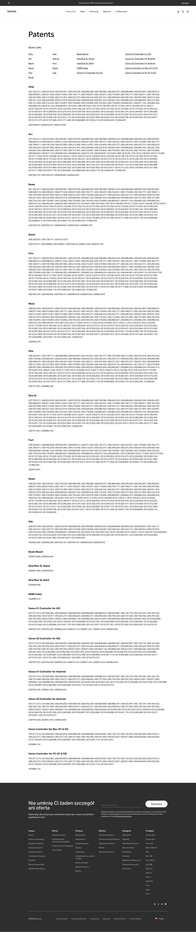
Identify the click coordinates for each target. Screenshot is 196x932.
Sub (54, 72)
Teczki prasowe (82, 843)
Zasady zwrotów (35, 852)
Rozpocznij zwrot (35, 847)
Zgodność (106, 919)
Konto (31, 835)
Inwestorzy (80, 852)
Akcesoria (126, 868)
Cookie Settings (135, 919)
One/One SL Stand (85, 58)
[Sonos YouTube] (166, 904)
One (55, 54)
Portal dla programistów (109, 839)
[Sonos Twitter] (162, 904)
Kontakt (31, 860)
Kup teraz (185, 3)
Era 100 (149, 856)
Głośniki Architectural (131, 860)
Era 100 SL (150, 860)
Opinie (78, 871)
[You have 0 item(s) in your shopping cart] (188, 12)
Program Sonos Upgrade (62, 846)
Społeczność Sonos (36, 868)
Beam (31, 63)
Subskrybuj (156, 804)
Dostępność (94, 919)
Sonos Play (150, 835)
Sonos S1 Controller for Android (140, 58)
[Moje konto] (178, 12)
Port (55, 63)
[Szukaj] (183, 12)
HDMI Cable (82, 68)
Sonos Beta (57, 850)
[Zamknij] (8, 3)
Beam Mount (82, 54)
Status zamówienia (36, 839)
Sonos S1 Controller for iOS (90, 72)
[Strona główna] (11, 12)
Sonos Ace (150, 839)
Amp (30, 54)
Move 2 (149, 873)
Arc (30, 58)
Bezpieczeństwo (120, 919)
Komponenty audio (130, 864)
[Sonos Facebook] (155, 904)
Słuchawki (126, 835)
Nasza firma (80, 835)
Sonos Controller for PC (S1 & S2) (140, 72)
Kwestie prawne (62, 919)
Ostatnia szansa (58, 835)
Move (31, 77)
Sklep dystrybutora (107, 843)
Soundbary (127, 852)
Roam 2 (149, 868)
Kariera (78, 847)
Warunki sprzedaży (36, 864)
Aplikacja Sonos (82, 867)
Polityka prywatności (123, 816)
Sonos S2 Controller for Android (140, 63)
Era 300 (149, 864)
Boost (31, 68)
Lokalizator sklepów (36, 856)
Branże (102, 847)
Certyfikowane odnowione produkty (61, 840)
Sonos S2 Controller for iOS (138, 54)
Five (30, 72)
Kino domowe (128, 847)
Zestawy (125, 856)
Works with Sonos (106, 852)
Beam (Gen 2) (151, 847)
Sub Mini (149, 881)
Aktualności (80, 839)
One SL (56, 58)
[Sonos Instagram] (158, 904)
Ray (147, 852)
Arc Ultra (149, 843)
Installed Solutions (106, 835)
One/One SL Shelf (85, 63)
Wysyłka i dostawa (36, 843)
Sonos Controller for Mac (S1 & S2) (141, 68)
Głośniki (125, 839)
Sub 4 (148, 877)
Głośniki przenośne (130, 843)
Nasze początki (81, 862)
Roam (55, 68)
